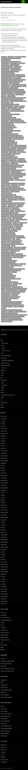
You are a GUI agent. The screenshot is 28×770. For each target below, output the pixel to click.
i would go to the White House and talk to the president (13, 175)
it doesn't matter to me (6, 193)
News (2, 377)
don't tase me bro (5, 86)
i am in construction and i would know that (11, 130)
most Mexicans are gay (15, 209)
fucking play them (5, 102)
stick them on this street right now (9, 260)
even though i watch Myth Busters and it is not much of (13, 91)
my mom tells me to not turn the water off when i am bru (13, 214)
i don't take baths (21, 148)
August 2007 (3, 603)
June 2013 (3, 441)
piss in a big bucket (18, 226)
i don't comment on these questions (9, 143)
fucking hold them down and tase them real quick (12, 99)
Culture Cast (3, 708)
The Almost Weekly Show (6, 726)
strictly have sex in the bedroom (8, 262)
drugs (25, 86)
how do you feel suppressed (7, 124)
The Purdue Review (5, 733)
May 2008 (3, 581)
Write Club (3, 367)
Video (2, 404)
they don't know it (17, 283)
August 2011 (3, 490)
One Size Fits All (4, 685)
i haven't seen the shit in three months (9, 157)
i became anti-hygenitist (7, 132)
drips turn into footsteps (16, 86)
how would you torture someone (9, 127)
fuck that (4, 96)
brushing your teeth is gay (7, 66)
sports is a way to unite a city (8, 254)
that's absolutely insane (7, 273)
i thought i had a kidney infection (9, 168)
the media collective (6, 1)
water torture (14, 295)
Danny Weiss (3, 749)
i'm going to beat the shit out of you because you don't (13, 183)
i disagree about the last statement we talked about (13, 137)
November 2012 (4, 458)
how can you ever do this (20, 122)
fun (12, 102)
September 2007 (4, 601)
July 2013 (3, 438)
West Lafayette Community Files (8, 395)
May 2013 (3, 443)
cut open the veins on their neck (8, 76)
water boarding (16, 293)
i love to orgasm (12, 160)
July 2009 (3, 552)
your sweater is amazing (7, 321)
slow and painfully (6, 245)
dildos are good (17, 78)
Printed (2, 392)
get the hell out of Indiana (7, 106)
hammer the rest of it (16, 109)
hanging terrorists (6, 112)
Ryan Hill (22, 24)
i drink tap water (12, 152)
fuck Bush (4, 94)
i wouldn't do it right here (7, 178)
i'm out (3, 186)
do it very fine (5, 83)
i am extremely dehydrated (7, 129)
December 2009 (4, 539)
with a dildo (4, 311)
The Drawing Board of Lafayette (7, 668)
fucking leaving (5, 101)
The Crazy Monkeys (5, 694)
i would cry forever (6, 173)
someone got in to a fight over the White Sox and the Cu (13, 249)
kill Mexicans (20, 204)
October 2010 (4, 515)
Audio (2, 12)
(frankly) (2, 706)
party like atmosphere (6, 222)
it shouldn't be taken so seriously (9, 194)
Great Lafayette (4, 711)
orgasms (17, 221)
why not (3, 308)
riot (14, 239)
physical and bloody (18, 224)
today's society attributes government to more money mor (14, 288)
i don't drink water (6, 147)
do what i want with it (14, 83)
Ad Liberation (3, 680)
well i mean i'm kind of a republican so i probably (12, 301)
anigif (2, 382)
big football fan (5, 63)
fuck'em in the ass (11, 96)
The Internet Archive (5, 639)
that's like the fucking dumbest (8, 277)
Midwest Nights (4, 718)
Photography (3, 380)
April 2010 (3, 529)
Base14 (2, 682)
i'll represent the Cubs (20, 180)
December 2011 (4, 480)
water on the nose (5, 295)
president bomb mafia (16, 229)
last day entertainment (5, 716)
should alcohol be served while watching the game (12, 244)
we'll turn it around (6, 300)
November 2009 (4, 542)
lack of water (11, 206)
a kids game (4, 56)
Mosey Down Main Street (6, 663)
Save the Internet (4, 637)
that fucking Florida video (7, 267)
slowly (13, 245)
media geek (3, 627)
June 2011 (3, 495)
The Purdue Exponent (5, 730)
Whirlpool (21, 306)
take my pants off (5, 265)
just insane (22, 199)
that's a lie (14, 272)
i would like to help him (7, 176)
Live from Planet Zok (5, 350)
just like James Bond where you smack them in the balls (13, 203)
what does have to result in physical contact (11, 303)
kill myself (4, 206)
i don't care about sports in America (9, 142)
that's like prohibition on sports (8, 275)
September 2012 (4, 460)
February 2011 (4, 505)
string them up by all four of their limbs (10, 263)
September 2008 (4, 571)
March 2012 (3, 473)
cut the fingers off (21, 76)
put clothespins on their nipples (8, 237)
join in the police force (13, 199)
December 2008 (4, 564)
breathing (22, 63)
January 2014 (3, 428)
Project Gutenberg (4, 635)
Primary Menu (26, 1)
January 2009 (3, 561)
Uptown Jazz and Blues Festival (7, 671)
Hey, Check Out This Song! (6, 713)
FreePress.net (3, 615)
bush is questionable (15, 68)
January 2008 (3, 591)
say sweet (4, 242)
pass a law (15, 222)
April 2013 (3, 445)
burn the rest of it (5, 68)
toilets (3, 290)
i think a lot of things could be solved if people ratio (13, 165)
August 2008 (3, 574)
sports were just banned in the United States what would (14, 255)
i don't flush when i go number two (19, 147)
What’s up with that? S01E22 (13, 16)
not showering (5, 219)
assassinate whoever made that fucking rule (11, 61)
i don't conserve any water (7, 145)
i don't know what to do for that (9, 148)
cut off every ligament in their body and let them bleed (13, 74)
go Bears (16, 106)
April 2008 (3, 584)
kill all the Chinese (12, 204)
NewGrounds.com (4, 630)
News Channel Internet (6, 355)
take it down (23, 263)
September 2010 (4, 517)
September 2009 (4, 547)
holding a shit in (5, 120)
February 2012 (4, 475)
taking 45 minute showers (16, 265)
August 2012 (3, 463)
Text (1, 400)
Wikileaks (3, 649)
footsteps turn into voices (7, 92)
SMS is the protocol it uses (7, 247)
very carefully (22, 290)
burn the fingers (18, 66)
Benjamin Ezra (4, 744)
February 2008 (4, 589)
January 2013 (3, 453)
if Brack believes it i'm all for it (13, 186)
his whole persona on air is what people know (11, 119)
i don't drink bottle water (20, 145)
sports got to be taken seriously (8, 252)
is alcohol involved (15, 191)
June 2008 (3, 579)
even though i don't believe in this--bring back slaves (12, 89)
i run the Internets (5, 163)
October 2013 (4, 431)
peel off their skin (22, 222)
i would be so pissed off (16, 171)
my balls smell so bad (20, 211)
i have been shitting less (6, 153)
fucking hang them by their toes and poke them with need (13, 97)
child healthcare (5, 69)
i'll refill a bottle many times (8, 180)
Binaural (3, 345)
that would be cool (6, 272)
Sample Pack (4, 358)
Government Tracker (5, 617)
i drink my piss (4, 152)
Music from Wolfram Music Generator (9, 25)
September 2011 (4, 487)
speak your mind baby (14, 250)
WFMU (2, 647)
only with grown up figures (7, 221)
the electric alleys (4, 759)
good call (4, 107)
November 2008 (4, 566)
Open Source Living (5, 632)
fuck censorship (11, 94)
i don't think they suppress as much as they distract (12, 150)
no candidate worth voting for (17, 216)
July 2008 (3, 576)
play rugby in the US (6, 229)
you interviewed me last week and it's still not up (12, 319)
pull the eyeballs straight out (8, 232)
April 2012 (3, 470)
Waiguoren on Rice (5, 363)
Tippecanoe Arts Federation (6, 697)
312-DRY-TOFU (4, 343)
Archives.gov (3, 612)
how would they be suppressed (8, 125)
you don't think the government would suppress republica (14, 314)
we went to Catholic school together (10, 298)
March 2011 (3, 502)
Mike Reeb (3, 757)
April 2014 (3, 426)
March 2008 (3, 586)
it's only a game (18, 196)
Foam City (3, 658)
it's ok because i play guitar (7, 196)
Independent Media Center (6, 620)
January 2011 (3, 507)
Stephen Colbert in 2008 (18, 257)
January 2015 (3, 418)
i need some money (21, 160)
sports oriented (19, 254)
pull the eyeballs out (12, 231)
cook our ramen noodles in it (8, 73)
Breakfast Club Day (14, 63)
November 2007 (4, 596)
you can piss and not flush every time (9, 313)
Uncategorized (4, 402)
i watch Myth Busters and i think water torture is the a (13, 170)
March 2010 (3, 532)
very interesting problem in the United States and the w (13, 291)
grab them (21, 107)
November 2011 (4, 482)
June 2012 (3, 465)
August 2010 (3, 519)
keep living (4, 204)
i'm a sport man (5, 181)
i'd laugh (16, 178)
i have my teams (16, 153)
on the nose (12, 219)
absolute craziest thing (20, 56)
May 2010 (3, 527)
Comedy (3, 348)
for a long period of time (20, 92)
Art (1, 338)
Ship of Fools (3, 692)
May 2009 (3, 556)
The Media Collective (6, 280)
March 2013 (3, 448)
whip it (15, 306)
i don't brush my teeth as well (8, 140)
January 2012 (3, 478)
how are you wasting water (7, 122)
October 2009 (4, 544)
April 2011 (3, 500)
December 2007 (4, 593)
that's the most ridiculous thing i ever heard (11, 278)
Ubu (1, 642)
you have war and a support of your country (11, 318)
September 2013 (4, 433)
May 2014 (3, 423)
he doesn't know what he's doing (8, 117)
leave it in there (19, 206)
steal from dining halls (7, 257)
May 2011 (3, 497)
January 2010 (3, 537)
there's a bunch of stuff (7, 283)
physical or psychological (7, 226)
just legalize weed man (6, 201)
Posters (3, 387)
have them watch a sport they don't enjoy (10, 114)
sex (8, 242)
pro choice (4, 231)
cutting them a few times (7, 78)
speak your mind (5, 250)
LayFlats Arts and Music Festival (7, 661)
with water (11, 311)
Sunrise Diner (3, 666)
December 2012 (4, 455)
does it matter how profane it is (19, 84)
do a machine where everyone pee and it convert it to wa (13, 79)
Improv (2, 375)
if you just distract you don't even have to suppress (12, 188)
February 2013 (4, 450)
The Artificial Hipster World (7, 360)
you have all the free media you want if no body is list (13, 316)
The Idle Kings (4, 762)
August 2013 (3, 436)
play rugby (18, 227)
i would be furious (5, 171)
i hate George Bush (22, 152)
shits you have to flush (16, 242)
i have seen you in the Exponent (8, 155)
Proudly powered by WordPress (6, 768)
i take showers (14, 163)
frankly (2, 372)
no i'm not (4, 217)
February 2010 (4, 534)
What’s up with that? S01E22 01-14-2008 (15, 50)
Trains (2, 390)
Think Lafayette (4, 735)
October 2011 (4, 485)
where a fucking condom (7, 306)
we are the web (4, 644)
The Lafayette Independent (6, 728)
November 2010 (4, 512)
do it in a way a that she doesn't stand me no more (12, 81)
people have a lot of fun (7, 224)
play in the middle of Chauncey (8, 227)
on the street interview (22, 219)
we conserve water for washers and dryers (11, 296)
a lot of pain (11, 56)
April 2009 (3, 559)
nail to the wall (5, 216)
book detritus (4, 385)
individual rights (5, 191)
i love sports (4, 160)
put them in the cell (21, 237)
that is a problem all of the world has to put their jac (13, 268)
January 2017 (3, 416)
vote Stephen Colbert (6, 293)
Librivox (2, 625)
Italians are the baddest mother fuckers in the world (13, 198)
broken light (3, 747)
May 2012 (3, 468)
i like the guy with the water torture (9, 158)
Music (2, 353)
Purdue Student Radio (5, 721)
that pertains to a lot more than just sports (11, 270)
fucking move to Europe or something (18, 101)
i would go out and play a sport (18, 173)
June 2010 (3, 524)
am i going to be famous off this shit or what (11, 58)
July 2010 (3, 522)
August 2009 (3, 549)
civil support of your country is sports (10, 71)
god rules (22, 106)
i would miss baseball (17, 176)
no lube (9, 217)
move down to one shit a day (8, 211)
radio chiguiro (4, 723)
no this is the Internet (17, 217)
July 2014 (3, 421)
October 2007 (4, 598)
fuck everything (19, 94)
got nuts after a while (12, 107)
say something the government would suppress (11, 240)
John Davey (3, 752)
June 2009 (3, 554)
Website (2, 407)
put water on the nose (6, 239)
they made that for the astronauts (9, 285)
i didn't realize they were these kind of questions (12, 135)
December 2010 (4, 510)
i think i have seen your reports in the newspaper (12, 166)
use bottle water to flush (12, 290)
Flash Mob (3, 370)
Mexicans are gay (5, 209)
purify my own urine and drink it (8, 234)
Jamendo (2, 622)
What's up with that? (8, 12)
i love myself (21, 158)
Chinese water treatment (16, 69)
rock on (18, 239)
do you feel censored (6, 84)
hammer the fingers (6, 109)
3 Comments (13, 20)
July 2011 (3, 492)
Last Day (2, 754)
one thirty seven (4, 687)
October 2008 (4, 569)
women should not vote (21, 311)
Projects (2, 397)
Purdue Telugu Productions (6, 689)
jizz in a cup (4, 199)
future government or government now (10, 104)
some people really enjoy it (20, 247)
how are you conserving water (16, 120)
